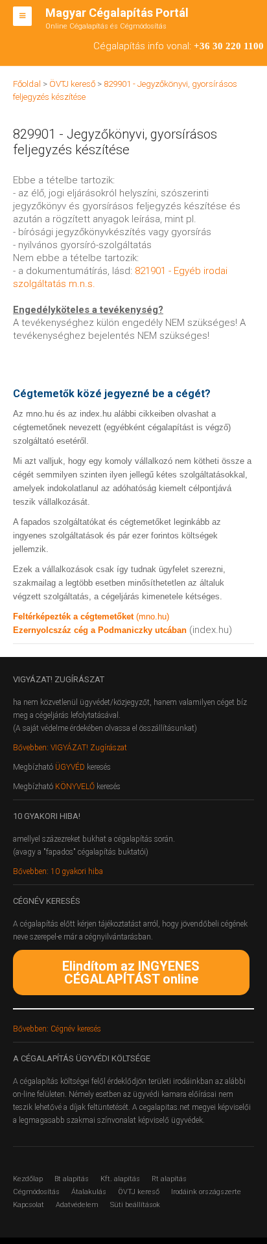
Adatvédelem (77, 1205)
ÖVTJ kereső (138, 1192)
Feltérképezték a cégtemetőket (74, 616)
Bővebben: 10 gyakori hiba (58, 871)
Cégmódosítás (36, 1192)
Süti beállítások (135, 1205)
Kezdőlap (28, 1179)
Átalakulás (88, 1192)
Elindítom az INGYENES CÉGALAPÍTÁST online (131, 972)
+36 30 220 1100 (229, 46)
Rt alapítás (169, 1179)
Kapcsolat (28, 1205)
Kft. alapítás (120, 1179)
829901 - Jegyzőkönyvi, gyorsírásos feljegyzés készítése (115, 141)
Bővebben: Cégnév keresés (57, 1028)
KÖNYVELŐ (76, 786)
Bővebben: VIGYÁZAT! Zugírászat (70, 747)
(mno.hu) (152, 616)
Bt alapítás (71, 1179)
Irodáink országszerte (206, 1192)
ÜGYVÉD (70, 767)
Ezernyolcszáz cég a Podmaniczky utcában (100, 630)
